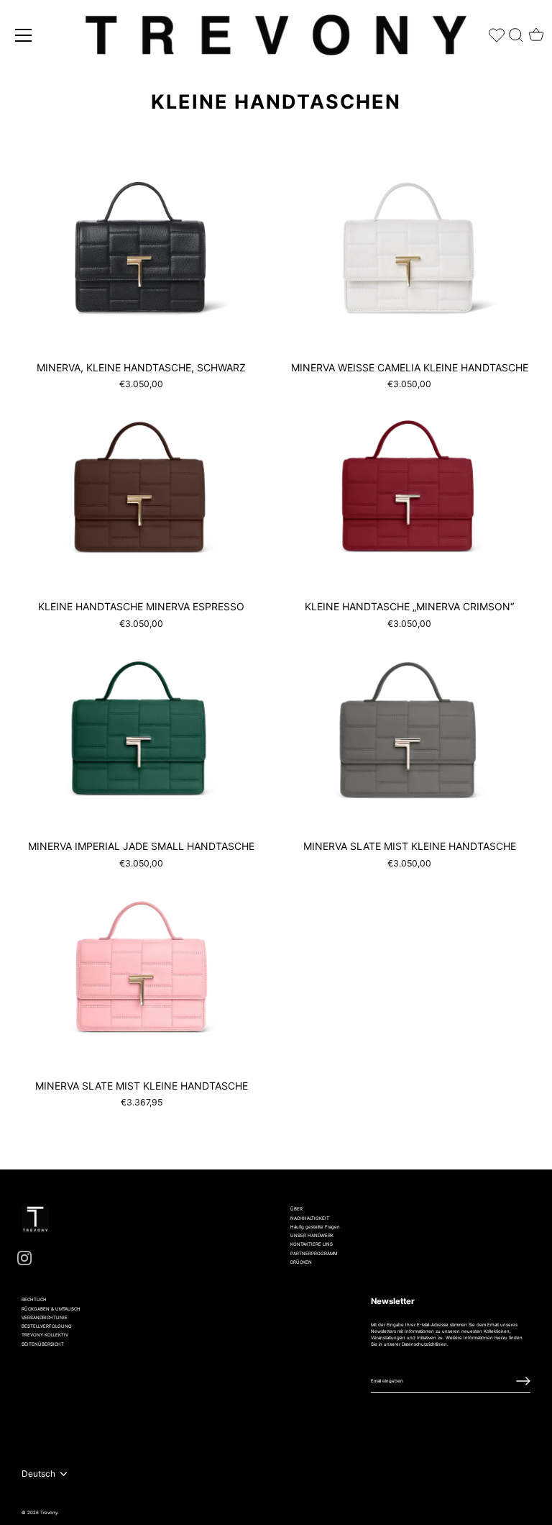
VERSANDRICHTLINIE (45, 1317)
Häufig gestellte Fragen (315, 1226)
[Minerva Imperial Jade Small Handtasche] (141, 731)
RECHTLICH (34, 1299)
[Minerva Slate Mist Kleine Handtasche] (409, 731)
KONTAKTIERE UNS (311, 1243)
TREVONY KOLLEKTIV (45, 1334)
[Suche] (516, 32)
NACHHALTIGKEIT (309, 1218)
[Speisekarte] (24, 35)
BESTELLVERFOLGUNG (47, 1326)
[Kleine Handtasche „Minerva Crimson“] (409, 491)
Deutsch (38, 1474)
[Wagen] (536, 30)
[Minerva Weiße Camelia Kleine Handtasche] (409, 251)
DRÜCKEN (301, 1261)
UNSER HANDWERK (312, 1235)
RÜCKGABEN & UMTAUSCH (51, 1308)
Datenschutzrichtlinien (424, 1344)
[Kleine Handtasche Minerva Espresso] (141, 491)
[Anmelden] (523, 1381)
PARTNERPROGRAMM (313, 1253)
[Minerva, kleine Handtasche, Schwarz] (141, 251)
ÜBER (296, 1208)
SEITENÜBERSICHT (43, 1344)
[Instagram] (24, 1257)
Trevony (49, 1512)
